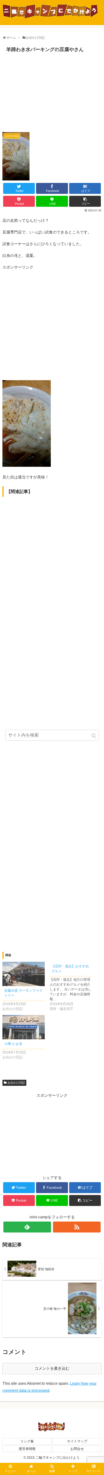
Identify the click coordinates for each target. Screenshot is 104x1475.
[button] (94, 736)
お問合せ (77, 1449)
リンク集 (27, 1441)
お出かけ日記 (16, 1082)
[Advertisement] (52, 91)
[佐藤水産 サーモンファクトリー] (23, 974)
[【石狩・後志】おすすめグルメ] (73, 986)
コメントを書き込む (52, 1368)
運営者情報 (27, 1449)
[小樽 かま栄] (23, 1027)
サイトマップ (77, 1441)
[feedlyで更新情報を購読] (27, 1227)
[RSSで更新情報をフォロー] (77, 1227)
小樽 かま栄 (13, 1044)
